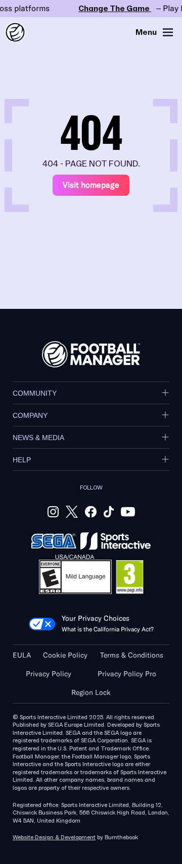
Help (22, 460)
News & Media (38, 438)
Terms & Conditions (131, 655)
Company (30, 415)
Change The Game (91, 8)
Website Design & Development (54, 837)
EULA (22, 655)
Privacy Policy (48, 674)
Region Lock (91, 692)
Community (35, 393)
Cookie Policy (65, 655)
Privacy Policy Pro (127, 674)
